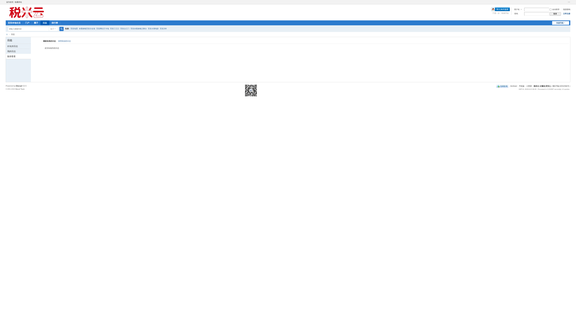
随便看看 (11, 56)
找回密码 (566, 9)
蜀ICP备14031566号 (560, 86)
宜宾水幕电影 (153, 29)
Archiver (513, 86)
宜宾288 (163, 29)
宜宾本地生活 (14, 23)
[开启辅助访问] (566, 2)
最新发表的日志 (49, 41)
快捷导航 (560, 23)
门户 (27, 23)
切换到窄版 (569, 2)
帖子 (52, 29)
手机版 (521, 86)
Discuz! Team (19, 89)
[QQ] (502, 86)
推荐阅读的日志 (64, 41)
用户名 (517, 9)
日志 (45, 23)
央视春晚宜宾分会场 (87, 29)
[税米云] (27, 12)
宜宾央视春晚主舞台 (138, 29)
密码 (516, 14)
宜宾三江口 (114, 29)
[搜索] (61, 29)
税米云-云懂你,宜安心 (542, 86)
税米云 (7, 34)
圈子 (36, 23)
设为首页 (10, 2)
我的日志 (11, 51)
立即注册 (566, 14)
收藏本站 (18, 2)
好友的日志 (12, 46)
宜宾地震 (74, 29)
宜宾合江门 (124, 29)
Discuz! (19, 86)
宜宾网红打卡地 (102, 29)
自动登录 (556, 9)
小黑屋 (529, 86)
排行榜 (55, 23)
